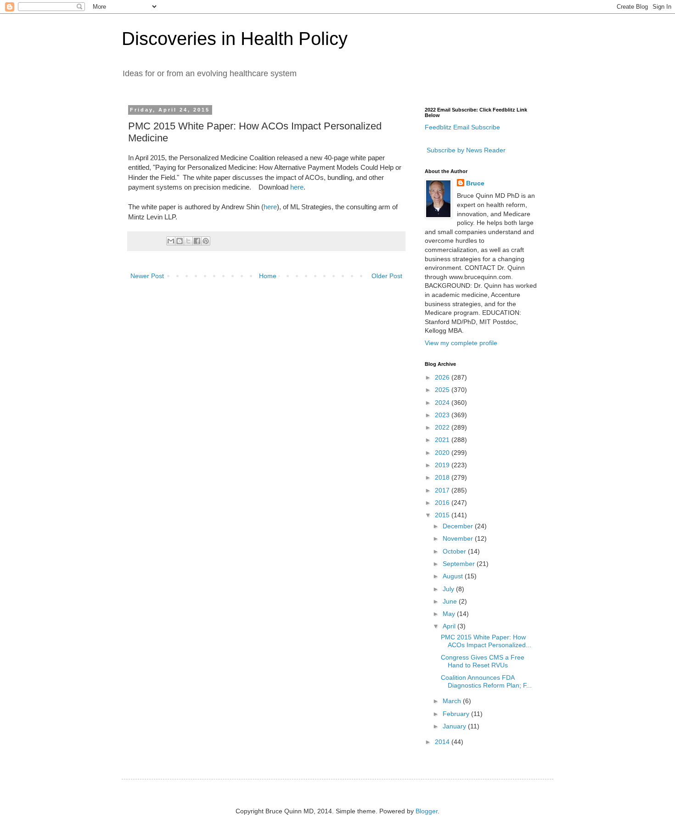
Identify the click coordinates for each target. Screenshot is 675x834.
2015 (443, 515)
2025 (443, 389)
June (451, 601)
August (454, 576)
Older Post (386, 276)
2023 (443, 415)
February (457, 713)
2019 (443, 465)
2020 (443, 452)
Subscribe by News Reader (465, 150)
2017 (443, 490)
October (455, 551)
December (459, 526)
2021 (443, 439)
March (453, 701)
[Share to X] (188, 241)
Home (267, 276)
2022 (443, 427)
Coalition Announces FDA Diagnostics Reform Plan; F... (486, 681)
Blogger (427, 811)
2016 (443, 502)
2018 (443, 477)
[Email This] (170, 241)
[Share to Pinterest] (205, 241)
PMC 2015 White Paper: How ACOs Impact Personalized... (486, 641)
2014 (443, 741)
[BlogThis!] (179, 241)
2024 (443, 402)
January (455, 726)
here (297, 187)
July (449, 589)
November (459, 538)
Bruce (475, 183)
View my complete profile (461, 343)
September (460, 563)
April (450, 626)
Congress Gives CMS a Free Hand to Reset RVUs (482, 661)
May (450, 613)
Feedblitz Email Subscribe (462, 127)
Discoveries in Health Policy (235, 38)
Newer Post (147, 276)
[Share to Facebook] (197, 241)
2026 (443, 377)
